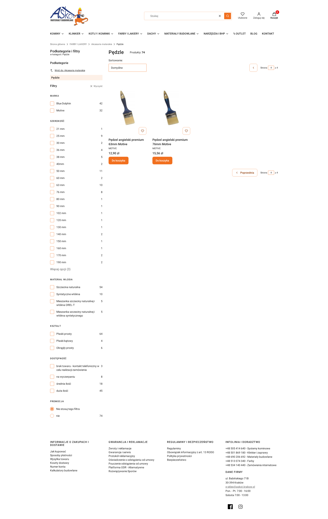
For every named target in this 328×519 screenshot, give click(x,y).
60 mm (60, 178)
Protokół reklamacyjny (122, 456)
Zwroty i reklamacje (120, 448)
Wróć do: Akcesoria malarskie (70, 70)
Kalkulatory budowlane (63, 470)
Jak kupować (58, 451)
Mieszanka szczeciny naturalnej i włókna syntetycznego (75, 313)
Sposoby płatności (61, 455)
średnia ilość (63, 383)
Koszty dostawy (59, 462)
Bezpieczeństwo (176, 459)
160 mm (61, 248)
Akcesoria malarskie (101, 44)
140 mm (61, 234)
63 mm (60, 185)
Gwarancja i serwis (120, 452)
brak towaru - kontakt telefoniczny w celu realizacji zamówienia (77, 368)
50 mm (60, 170)
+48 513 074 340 (235, 460)
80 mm (60, 199)
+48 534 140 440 (235, 465)
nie (58, 415)
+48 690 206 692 (235, 456)
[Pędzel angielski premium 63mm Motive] (127, 107)
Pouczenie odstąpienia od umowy (128, 463)
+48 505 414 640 (235, 448)
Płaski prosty (64, 333)
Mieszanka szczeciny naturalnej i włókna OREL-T (75, 303)
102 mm (61, 213)
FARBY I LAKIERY (78, 44)
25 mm (60, 135)
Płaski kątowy (64, 340)
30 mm (60, 142)
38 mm (60, 156)
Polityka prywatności (179, 456)
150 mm (61, 241)
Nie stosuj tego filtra (68, 408)
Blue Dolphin (63, 103)
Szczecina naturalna (68, 287)
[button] (227, 16)
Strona (263, 67)
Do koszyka (118, 160)
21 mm (60, 128)
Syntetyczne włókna (68, 294)
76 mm (60, 192)
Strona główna (57, 44)
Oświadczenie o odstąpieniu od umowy (131, 459)
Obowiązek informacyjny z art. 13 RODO (190, 452)
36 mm (60, 149)
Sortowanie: (116, 60)
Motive (60, 110)
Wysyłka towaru (59, 459)
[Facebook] (230, 506)
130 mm (61, 227)
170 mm (61, 255)
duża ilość (62, 390)
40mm (60, 163)
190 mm (61, 262)
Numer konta (57, 466)
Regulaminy (174, 448)
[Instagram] (240, 506)
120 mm (61, 220)
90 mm (60, 206)
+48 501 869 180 (235, 452)
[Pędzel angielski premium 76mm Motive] (171, 107)
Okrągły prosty (65, 347)
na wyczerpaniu (65, 376)
